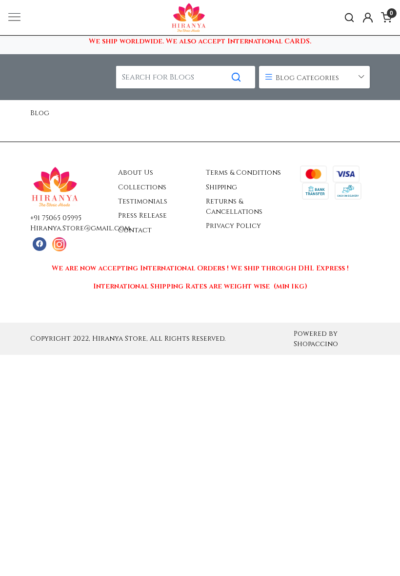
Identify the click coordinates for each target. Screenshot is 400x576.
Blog (39, 113)
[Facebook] (39, 244)
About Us (135, 172)
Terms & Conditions (243, 172)
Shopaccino (316, 344)
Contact (135, 230)
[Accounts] (368, 17)
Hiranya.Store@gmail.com (80, 228)
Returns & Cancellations (234, 206)
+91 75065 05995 (55, 218)
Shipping (221, 187)
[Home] (200, 28)
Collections (142, 187)
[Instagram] (59, 244)
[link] (349, 17)
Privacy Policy (233, 225)
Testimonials (142, 201)
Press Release (142, 215)
